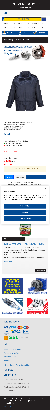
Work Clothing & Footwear (12, 40)
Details (9, 177)
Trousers (26, 40)
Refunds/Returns (10, 357)
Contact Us (8, 360)
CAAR (18, 399)
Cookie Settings (25, 206)
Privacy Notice (9, 365)
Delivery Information (11, 353)
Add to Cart (41, 270)
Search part (7, 406)
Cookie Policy (28, 199)
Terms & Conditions (23, 365)
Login (6, 349)
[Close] (45, 188)
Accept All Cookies (25, 218)
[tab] (9, 177)
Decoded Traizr (9, 403)
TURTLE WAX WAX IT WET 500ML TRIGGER (24, 244)
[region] (25, 205)
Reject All (25, 212)
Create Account (15, 349)
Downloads (20, 177)
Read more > (9, 262)
